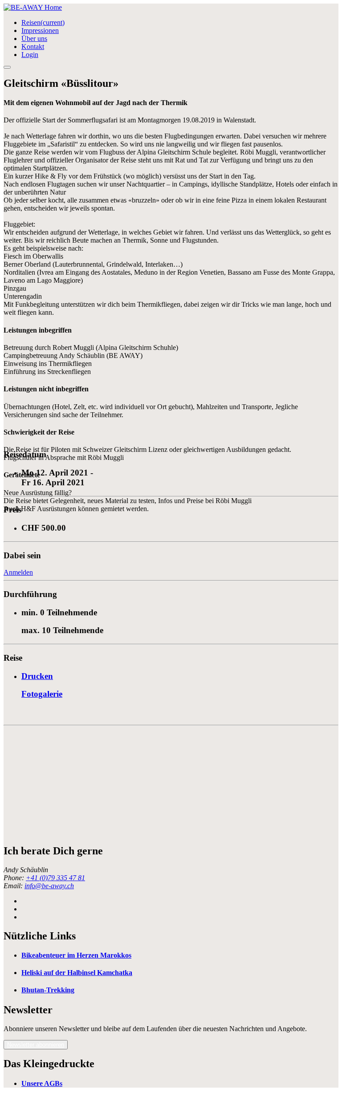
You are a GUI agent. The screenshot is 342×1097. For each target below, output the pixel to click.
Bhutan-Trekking (47, 990)
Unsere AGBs (41, 1083)
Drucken (37, 676)
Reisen (43, 22)
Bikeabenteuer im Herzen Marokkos (76, 955)
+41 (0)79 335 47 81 (55, 878)
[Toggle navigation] (7, 67)
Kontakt (32, 46)
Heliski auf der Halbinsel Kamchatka (76, 972)
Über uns (34, 38)
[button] (36, 1044)
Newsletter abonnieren (35, 1044)
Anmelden (18, 572)
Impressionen (40, 30)
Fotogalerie (41, 694)
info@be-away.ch (49, 886)
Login (29, 54)
